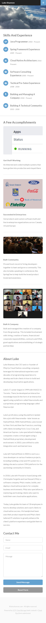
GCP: (14, 610)
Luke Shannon (8, 2)
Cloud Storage (21, 610)
